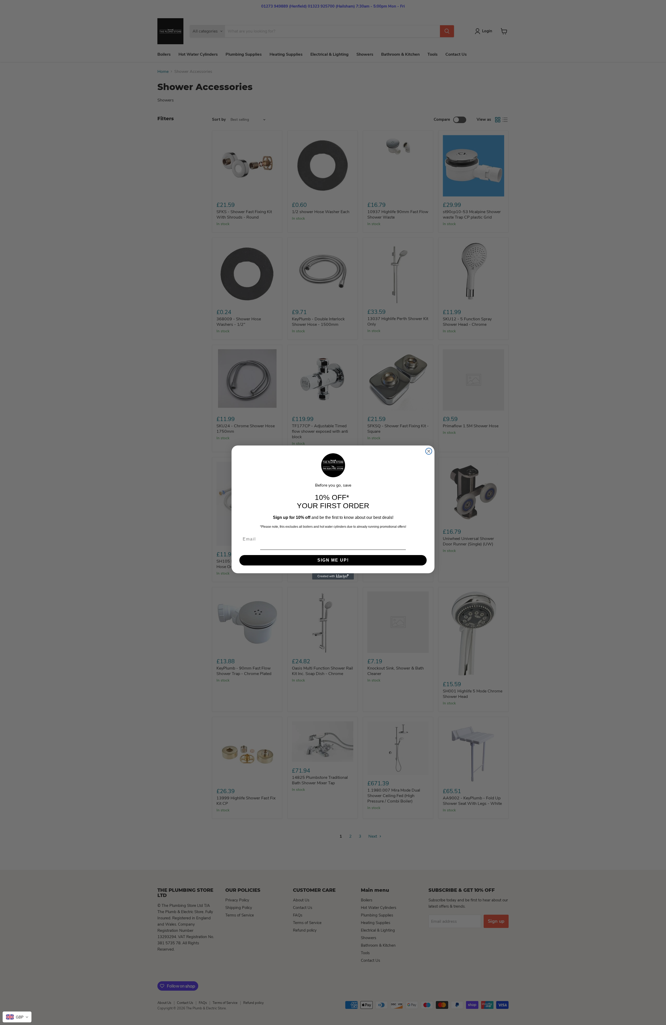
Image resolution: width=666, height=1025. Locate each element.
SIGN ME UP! (333, 560)
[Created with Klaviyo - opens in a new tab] (333, 576)
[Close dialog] (429, 451)
